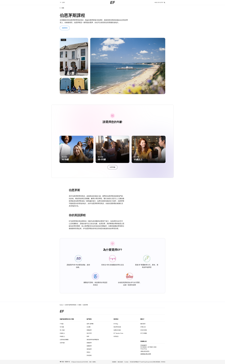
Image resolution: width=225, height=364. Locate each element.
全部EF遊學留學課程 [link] (70, 305)
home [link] (61, 305)
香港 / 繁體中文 (65, 361)
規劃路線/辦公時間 (145, 354)
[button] (62, 2)
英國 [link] (79, 305)
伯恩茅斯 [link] (85, 305)
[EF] (112, 2)
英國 (63, 8)
